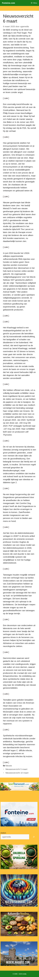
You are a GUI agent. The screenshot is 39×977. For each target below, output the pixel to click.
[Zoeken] (34, 836)
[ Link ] (6, 98)
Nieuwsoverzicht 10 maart (17, 773)
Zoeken (3, 833)
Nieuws (9, 766)
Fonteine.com (8, 3)
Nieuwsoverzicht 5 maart (16, 769)
